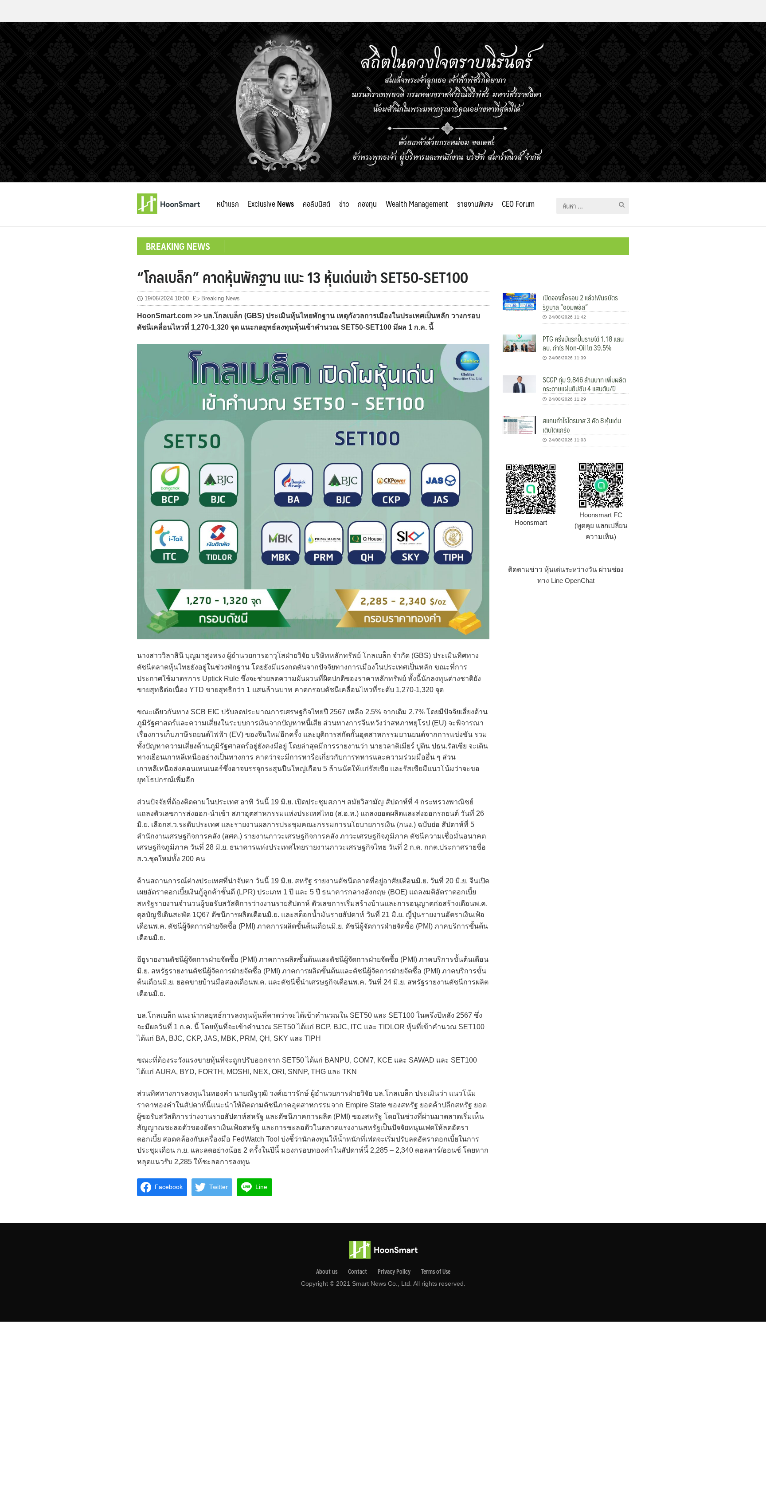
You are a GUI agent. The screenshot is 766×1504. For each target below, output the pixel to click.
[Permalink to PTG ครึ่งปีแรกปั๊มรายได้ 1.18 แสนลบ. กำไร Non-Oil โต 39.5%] (519, 342)
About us (326, 1271)
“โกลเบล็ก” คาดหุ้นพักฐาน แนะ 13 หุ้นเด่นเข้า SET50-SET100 (302, 277)
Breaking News (220, 298)
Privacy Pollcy (394, 1271)
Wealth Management (417, 203)
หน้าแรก (228, 203)
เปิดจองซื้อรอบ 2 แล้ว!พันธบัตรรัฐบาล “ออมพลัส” (580, 301)
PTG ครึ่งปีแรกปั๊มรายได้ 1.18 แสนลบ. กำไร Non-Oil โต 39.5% (583, 343)
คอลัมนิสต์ (316, 203)
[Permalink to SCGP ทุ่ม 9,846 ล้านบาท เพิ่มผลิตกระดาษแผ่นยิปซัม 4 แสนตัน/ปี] (519, 383)
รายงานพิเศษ (475, 203)
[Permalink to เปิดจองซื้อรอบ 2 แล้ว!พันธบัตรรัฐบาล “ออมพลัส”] (519, 301)
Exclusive (271, 203)
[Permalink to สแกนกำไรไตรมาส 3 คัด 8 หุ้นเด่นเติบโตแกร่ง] (519, 424)
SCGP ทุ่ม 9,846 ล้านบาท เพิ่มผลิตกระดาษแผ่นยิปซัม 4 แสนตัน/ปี (584, 384)
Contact (357, 1271)
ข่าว (344, 203)
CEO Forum (518, 203)
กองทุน (367, 203)
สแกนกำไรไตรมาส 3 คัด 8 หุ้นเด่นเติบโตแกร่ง (582, 424)
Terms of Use (435, 1271)
